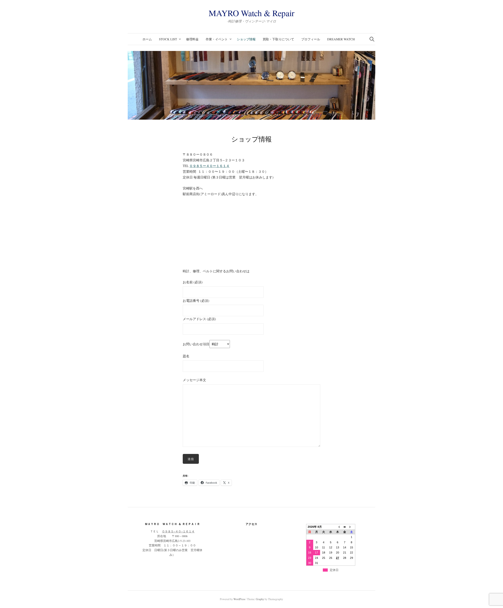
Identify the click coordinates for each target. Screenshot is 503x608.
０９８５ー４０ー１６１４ (209, 166)
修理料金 (192, 39)
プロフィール (310, 39)
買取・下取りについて (278, 39)
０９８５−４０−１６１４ (178, 531)
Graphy (260, 599)
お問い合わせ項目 (196, 344)
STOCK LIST (168, 39)
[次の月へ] (351, 526)
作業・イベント (217, 39)
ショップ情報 (246, 39)
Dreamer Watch (341, 39)
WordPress (239, 599)
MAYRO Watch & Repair (251, 12)
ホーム (147, 39)
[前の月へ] (337, 526)
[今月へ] (344, 526)
